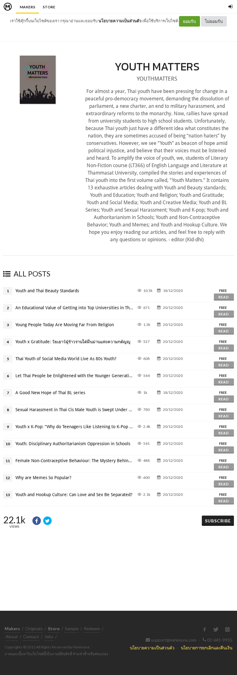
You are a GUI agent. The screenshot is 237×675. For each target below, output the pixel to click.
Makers (27, 7)
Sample (72, 628)
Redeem (92, 628)
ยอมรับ (189, 21)
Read (223, 297)
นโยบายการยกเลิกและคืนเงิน (206, 647)
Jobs (48, 636)
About (12, 636)
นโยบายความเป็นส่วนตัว (119, 20)
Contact (31, 636)
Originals (34, 628)
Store (49, 7)
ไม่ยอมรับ (214, 21)
